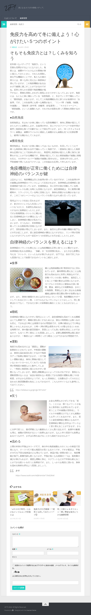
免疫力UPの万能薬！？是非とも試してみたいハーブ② (44, 512)
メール (50, 549)
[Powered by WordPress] (13, 610)
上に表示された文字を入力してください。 (27, 576)
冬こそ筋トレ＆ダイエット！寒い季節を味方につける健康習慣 (67, 512)
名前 (14, 549)
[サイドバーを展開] (4, 24)
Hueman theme (31, 610)
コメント (16, 534)
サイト (14, 557)
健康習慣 (23, 18)
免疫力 (21, 24)
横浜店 (14, 47)
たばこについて (10, 18)
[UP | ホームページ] (10, 7)
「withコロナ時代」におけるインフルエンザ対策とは (20, 512)
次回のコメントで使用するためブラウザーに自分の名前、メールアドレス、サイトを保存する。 (45, 566)
